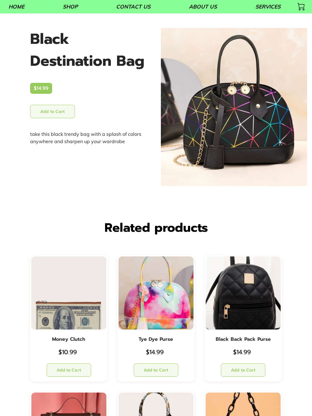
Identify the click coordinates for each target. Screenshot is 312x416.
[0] (301, 6)
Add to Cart (52, 111)
